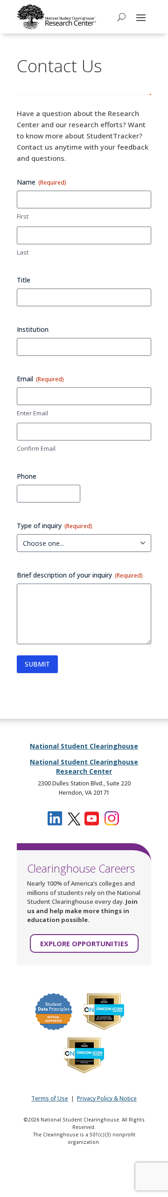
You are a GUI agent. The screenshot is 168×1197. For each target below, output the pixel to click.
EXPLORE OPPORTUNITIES (84, 943)
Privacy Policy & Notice (107, 1098)
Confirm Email (36, 448)
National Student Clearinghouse (84, 746)
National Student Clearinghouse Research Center (84, 766)
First (22, 216)
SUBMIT (37, 664)
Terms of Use (49, 1098)
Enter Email (32, 413)
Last (22, 252)
